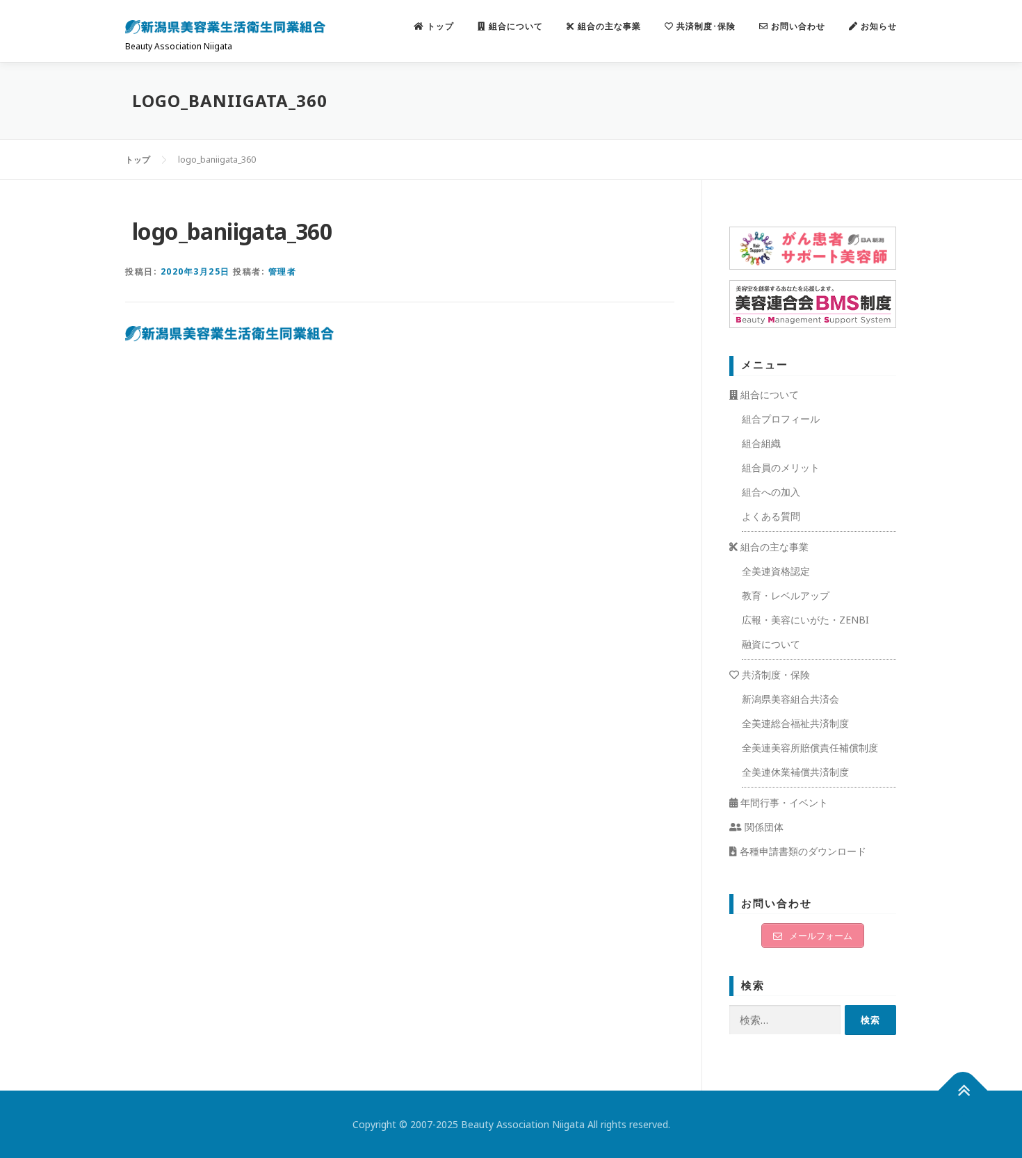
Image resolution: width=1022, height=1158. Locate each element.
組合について (514, 26)
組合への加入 (771, 491)
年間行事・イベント (783, 802)
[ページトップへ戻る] (963, 1091)
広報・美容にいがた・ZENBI (805, 619)
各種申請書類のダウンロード (801, 851)
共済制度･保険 (705, 26)
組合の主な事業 (608, 26)
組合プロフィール (781, 418)
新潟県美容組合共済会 (790, 699)
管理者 (282, 271)
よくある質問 (771, 516)
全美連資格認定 (776, 571)
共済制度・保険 (774, 674)
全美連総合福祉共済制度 (795, 723)
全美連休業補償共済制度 (795, 771)
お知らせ (877, 26)
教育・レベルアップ (785, 595)
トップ (439, 26)
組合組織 (761, 443)
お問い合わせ (796, 26)
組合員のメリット (781, 467)
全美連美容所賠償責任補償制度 (810, 747)
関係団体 (763, 826)
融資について (771, 644)
